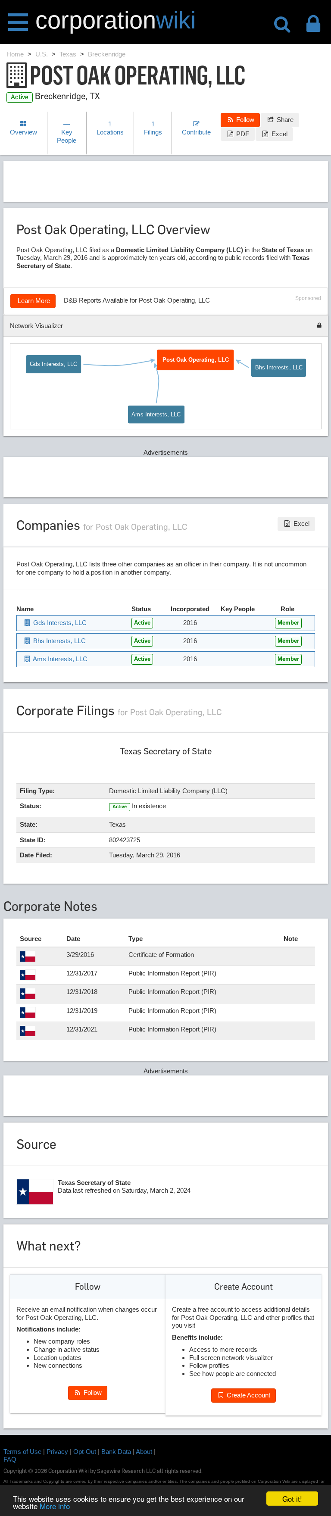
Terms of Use (22, 1451)
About (144, 1451)
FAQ (9, 1459)
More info (55, 1505)
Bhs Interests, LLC (278, 367)
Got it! (292, 1498)
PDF (241, 134)
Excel (278, 134)
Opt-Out (84, 1451)
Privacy (57, 1451)
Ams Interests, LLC (155, 414)
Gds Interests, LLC (53, 364)
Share (284, 119)
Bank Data (116, 1451)
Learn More (33, 300)
